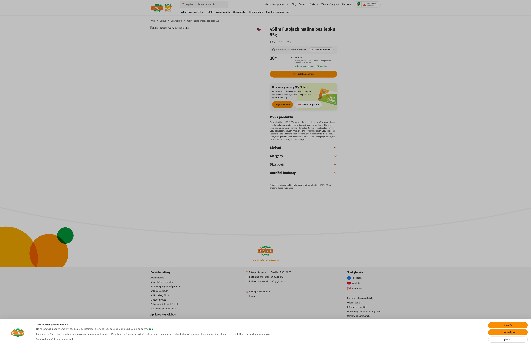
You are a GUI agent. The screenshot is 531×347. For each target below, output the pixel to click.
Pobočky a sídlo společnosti (164, 304)
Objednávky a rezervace (278, 12)
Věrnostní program (330, 4)
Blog (294, 4)
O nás (312, 4)
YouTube (356, 283)
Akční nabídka (223, 12)
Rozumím (507, 325)
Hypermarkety (256, 12)
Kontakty (346, 4)
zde (151, 329)
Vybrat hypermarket (191, 12)
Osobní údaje (353, 302)
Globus (163, 21)
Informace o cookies (357, 307)
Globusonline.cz (158, 299)
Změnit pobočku (323, 49)
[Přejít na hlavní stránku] (157, 8)
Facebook (356, 278)
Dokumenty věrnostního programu (364, 311)
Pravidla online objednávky (360, 298)
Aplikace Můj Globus (160, 295)
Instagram (357, 288)
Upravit (506, 339)
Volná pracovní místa (259, 291)
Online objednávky (159, 291)
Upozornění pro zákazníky (163, 308)
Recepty (303, 4)
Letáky (210, 12)
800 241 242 (277, 277)
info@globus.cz (278, 281)
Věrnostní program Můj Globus (165, 286)
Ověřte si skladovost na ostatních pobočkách (311, 66)
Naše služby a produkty (274, 4)
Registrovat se (282, 104)
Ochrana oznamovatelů (358, 316)
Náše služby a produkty (161, 282)
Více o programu (310, 104)
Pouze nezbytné (507, 332)
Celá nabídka (239, 12)
